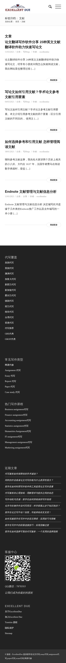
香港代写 (9, 322)
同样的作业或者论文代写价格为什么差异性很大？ (29, 480)
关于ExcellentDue (13, 611)
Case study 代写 (12, 392)
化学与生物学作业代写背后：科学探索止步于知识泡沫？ (32, 505)
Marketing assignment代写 (17, 447)
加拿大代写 (10, 279)
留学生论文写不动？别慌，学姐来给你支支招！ (28, 512)
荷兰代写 (9, 306)
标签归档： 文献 (15, 18)
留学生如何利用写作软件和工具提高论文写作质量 (29, 486)
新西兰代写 (10, 284)
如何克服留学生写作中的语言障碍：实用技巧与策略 (30, 518)
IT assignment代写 (13, 436)
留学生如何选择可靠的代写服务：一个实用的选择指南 (31, 531)
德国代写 (9, 301)
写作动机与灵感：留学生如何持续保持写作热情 (28, 499)
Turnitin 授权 (11, 622)
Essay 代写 (10, 376)
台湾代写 (9, 317)
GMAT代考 (10, 339)
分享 (25, 196)
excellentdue (44, 52)
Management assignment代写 (18, 442)
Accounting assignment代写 (18, 420)
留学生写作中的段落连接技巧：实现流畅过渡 (27, 524)
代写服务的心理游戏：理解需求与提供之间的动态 (29, 492)
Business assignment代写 (16, 409)
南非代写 (9, 312)
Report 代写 (10, 381)
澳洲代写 (9, 273)
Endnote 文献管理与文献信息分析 (31, 191)
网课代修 (9, 365)
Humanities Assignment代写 (18, 431)
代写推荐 (9, 328)
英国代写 (9, 268)
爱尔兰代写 (10, 295)
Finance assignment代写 (16, 415)
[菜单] (56, 6)
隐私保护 (9, 628)
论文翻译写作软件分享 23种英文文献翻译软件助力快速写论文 (32, 44)
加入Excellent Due (13, 617)
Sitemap (8, 633)
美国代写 (9, 262)
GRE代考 (9, 333)
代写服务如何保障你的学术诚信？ (21, 473)
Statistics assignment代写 (16, 426)
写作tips (26, 52)
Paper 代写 (10, 386)
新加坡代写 (10, 290)
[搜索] (48, 6)
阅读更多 (54, 80)
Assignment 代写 (13, 370)
